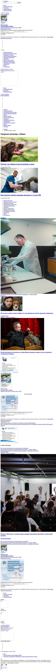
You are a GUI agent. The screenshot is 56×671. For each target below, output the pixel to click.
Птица (5, 114)
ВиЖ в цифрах (7, 125)
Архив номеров (7, 9)
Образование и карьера (9, 62)
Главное (6, 109)
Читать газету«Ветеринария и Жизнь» (7, 25)
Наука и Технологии (9, 60)
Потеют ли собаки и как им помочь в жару (18, 164)
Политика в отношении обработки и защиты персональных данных (20, 656)
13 (1, 586)
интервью (3, 217)
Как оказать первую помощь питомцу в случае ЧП (21, 195)
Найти (19, 2)
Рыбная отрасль (7, 116)
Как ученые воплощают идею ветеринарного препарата (14, 448)
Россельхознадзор (8, 6)
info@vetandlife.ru (5, 14)
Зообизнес (6, 58)
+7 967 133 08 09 (5, 94)
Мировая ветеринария (9, 61)
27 (1, 416)
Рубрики (6, 1)
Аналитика (6, 64)
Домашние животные (9, 57)
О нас (5, 5)
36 (4, 416)
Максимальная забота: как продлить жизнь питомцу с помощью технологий (20, 450)
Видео (5, 65)
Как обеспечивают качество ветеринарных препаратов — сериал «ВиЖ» (19, 294)
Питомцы (3, 295)
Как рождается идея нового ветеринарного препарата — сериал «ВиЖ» (19, 449)
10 (4, 34)
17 (1, 34)
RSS (5, 654)
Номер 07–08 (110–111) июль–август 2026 (11, 27)
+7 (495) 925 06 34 (5, 625)
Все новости (7, 66)
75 (4, 586)
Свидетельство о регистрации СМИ (12, 655)
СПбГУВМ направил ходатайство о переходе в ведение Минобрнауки (18, 423)
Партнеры (6, 7)
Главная (5, 129)
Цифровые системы (8, 55)
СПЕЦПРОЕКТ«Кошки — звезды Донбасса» (8, 316)
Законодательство (8, 52)
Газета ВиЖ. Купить (6, 28)
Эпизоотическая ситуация (10, 53)
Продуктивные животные (10, 56)
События (6, 126)
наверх (3, 599)
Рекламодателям (8, 10)
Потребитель (7, 121)
